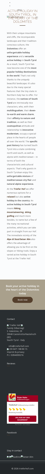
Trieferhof (13, 405)
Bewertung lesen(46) (15, 412)
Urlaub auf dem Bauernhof (22, 419)
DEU (26, 10)
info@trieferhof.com (19, 346)
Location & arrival (25, 6)
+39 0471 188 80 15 (18, 349)
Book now (22, 299)
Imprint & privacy (15, 352)
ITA (23, 10)
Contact (24, 3)
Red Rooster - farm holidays (22, 424)
